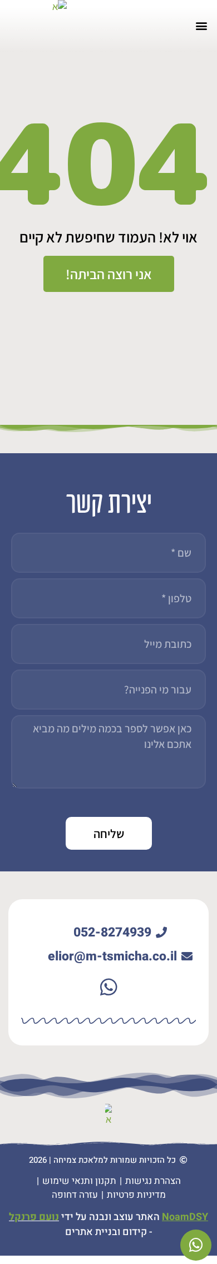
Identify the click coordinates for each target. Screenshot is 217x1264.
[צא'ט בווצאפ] (195, 1245)
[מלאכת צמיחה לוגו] (40, 27)
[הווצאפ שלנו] (108, 986)
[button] (202, 26)
